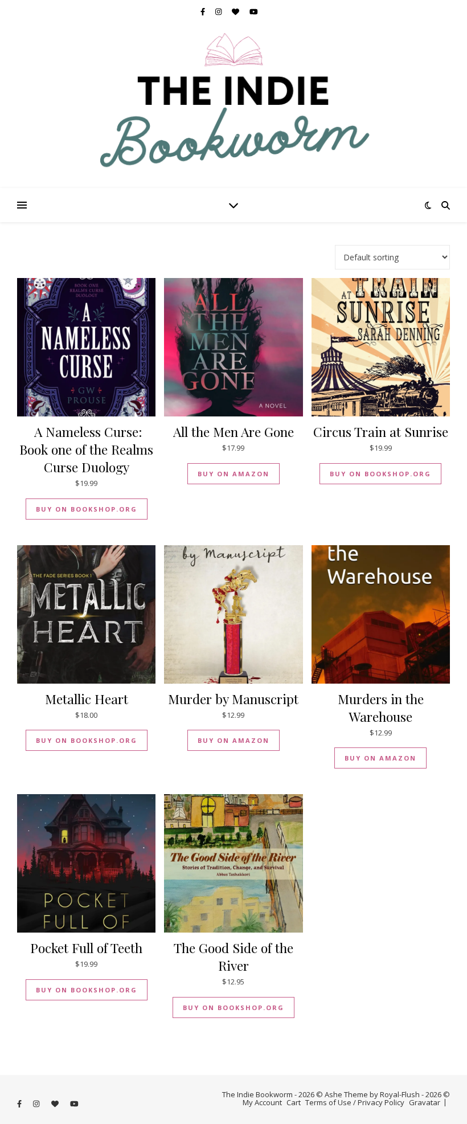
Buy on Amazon (233, 473)
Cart (293, 1102)
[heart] (236, 11)
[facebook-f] (203, 11)
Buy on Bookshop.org (86, 509)
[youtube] (253, 11)
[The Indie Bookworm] (233, 105)
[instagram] (219, 11)
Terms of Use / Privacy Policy (354, 1102)
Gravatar (424, 1102)
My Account (262, 1102)
